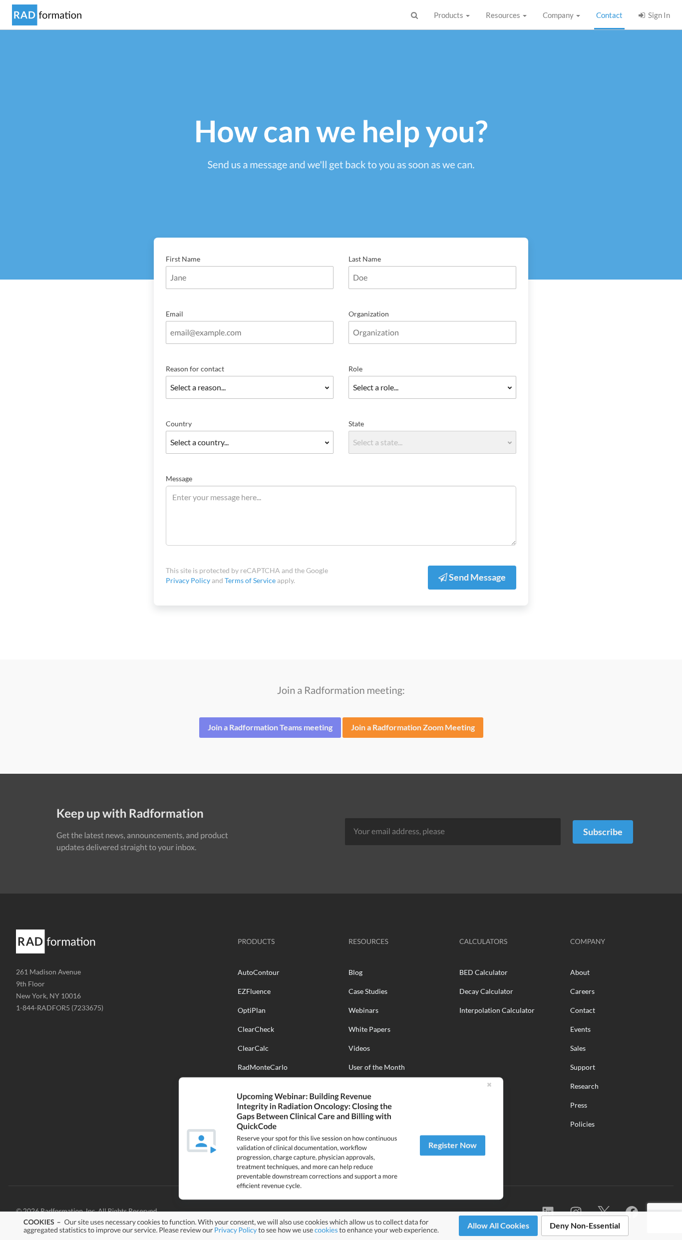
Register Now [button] (452, 1145)
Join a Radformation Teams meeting (270, 727)
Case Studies (367, 991)
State (356, 423)
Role (355, 368)
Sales (578, 1048)
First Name (183, 259)
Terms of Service (250, 580)
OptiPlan (252, 1010)
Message (179, 478)
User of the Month (376, 1067)
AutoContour (259, 972)
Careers (582, 991)
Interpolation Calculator (497, 1010)
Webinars (363, 1010)
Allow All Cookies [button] (498, 1225)
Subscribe (603, 831)
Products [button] (449, 14)
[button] (489, 1084)
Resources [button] (504, 14)
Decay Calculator (486, 991)
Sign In (657, 14)
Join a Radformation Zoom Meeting (413, 727)
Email (174, 314)
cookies (326, 1230)
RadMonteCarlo (263, 1067)
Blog (355, 972)
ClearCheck (256, 1029)
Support (582, 1067)
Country (179, 423)
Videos (359, 1048)
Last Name (364, 259)
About (580, 972)
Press (578, 1105)
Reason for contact (195, 368)
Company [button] (559, 14)
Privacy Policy (235, 1230)
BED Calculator (483, 972)
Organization (368, 314)
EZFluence (254, 991)
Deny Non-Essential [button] (585, 1225)
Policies (582, 1124)
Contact (610, 14)
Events (580, 1029)
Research (584, 1086)
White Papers (369, 1029)
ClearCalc (253, 1048)
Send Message (476, 577)
